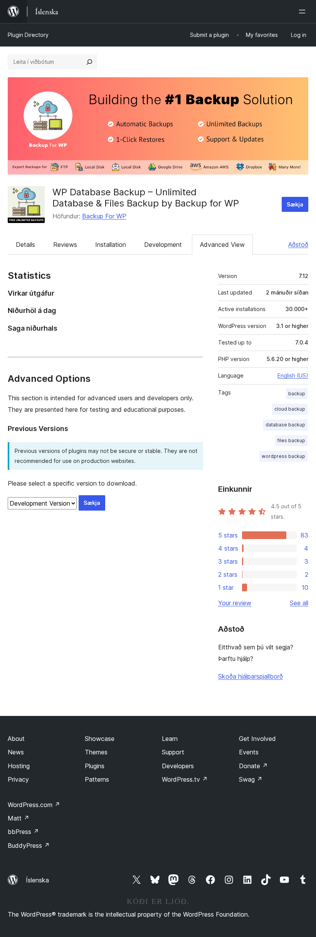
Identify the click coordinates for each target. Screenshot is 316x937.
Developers (178, 766)
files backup (291, 440)
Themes (96, 752)
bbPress (23, 831)
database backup (285, 425)
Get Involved (257, 738)
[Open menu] (303, 11)
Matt (18, 818)
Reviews (65, 244)
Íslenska (37, 880)
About (16, 738)
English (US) (292, 375)
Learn (170, 738)
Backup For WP (104, 216)
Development (163, 244)
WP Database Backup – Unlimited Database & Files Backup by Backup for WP (145, 197)
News (16, 752)
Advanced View (222, 244)
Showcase (99, 738)
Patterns (97, 779)
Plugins (94, 766)
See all (299, 603)
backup (296, 393)
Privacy (18, 779)
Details (25, 244)
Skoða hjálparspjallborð (250, 676)
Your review (234, 603)
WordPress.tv (185, 779)
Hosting (19, 766)
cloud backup (289, 409)
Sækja (295, 204)
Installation (110, 244)
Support (173, 752)
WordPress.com (34, 805)
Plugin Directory (28, 35)
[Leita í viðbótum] (89, 62)
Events (249, 752)
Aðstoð (298, 244)
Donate (253, 766)
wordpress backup (283, 456)
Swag (250, 779)
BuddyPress (29, 845)
